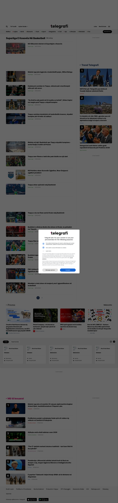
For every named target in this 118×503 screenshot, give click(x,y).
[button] (59, 251)
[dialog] (59, 251)
